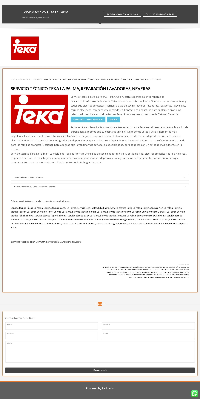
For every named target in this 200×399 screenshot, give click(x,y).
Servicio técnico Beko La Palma (126, 207)
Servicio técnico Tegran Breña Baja (169, 267)
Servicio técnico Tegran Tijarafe (149, 277)
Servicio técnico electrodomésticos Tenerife (34, 187)
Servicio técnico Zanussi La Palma (159, 211)
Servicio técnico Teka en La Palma (126, 79)
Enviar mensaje (100, 370)
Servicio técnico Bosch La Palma (93, 207)
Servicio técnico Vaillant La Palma (124, 211)
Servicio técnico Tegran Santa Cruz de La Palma (153, 275)
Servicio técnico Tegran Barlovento (116, 267)
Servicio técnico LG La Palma (151, 215)
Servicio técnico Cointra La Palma (54, 211)
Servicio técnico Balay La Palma (83, 215)
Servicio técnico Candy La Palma (60, 207)
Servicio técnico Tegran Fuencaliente (139, 269)
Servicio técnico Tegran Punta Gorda (142, 272)
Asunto (9, 343)
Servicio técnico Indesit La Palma (78, 223)
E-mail (105, 334)
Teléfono (10, 334)
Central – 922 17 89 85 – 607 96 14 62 (88, 119)
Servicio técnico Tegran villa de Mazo (175, 277)
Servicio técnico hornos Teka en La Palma (97, 79)
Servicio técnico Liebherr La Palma (85, 219)
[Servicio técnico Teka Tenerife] (25, 48)
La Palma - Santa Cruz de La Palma (122, 14)
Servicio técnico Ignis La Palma (111, 223)
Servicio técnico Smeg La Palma (120, 219)
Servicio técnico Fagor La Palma (51, 215)
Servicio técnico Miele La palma (152, 219)
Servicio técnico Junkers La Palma (89, 211)
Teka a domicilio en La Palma (150, 79)
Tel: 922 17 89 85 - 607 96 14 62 (160, 14)
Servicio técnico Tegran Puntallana (169, 272)
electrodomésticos (85, 101)
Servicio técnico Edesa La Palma (27, 207)
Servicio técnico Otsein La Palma (45, 223)
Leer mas (113, 119)
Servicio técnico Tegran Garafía (165, 269)
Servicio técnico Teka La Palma (28, 177)
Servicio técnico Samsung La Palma (118, 215)
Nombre (10, 324)
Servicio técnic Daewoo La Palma (145, 223)
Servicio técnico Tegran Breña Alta (143, 267)
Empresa (106, 324)
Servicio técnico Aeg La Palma (158, 207)
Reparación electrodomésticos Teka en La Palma (61, 79)
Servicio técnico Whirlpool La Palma (48, 219)
